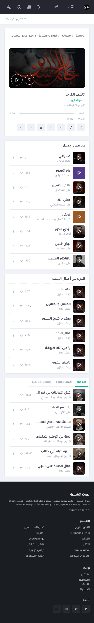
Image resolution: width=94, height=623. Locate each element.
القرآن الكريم (82, 527)
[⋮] (13, 158)
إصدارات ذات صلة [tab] (41, 382)
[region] (47, 431)
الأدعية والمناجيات (80, 533)
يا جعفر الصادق (59, 407)
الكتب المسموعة (35, 556)
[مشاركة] (81, 127)
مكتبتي (85, 574)
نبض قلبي (63, 244)
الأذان (86, 544)
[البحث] (38, 7)
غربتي (66, 215)
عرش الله (64, 200)
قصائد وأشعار (82, 550)
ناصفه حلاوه (61, 362)
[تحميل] (41, 127)
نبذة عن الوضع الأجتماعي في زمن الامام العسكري (52, 437)
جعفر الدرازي (78, 100)
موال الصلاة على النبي (54, 466)
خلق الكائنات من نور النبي (53, 393)
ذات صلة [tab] (81, 382)
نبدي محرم (63, 229)
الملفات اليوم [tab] (63, 382)
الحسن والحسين (58, 304)
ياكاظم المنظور (59, 258)
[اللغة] (9, 7)
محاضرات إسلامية (80, 556)
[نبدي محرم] (21, 127)
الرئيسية (80, 36)
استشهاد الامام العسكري (53, 422)
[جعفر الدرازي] (71, 127)
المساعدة (84, 580)
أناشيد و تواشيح (35, 544)
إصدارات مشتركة (47, 36)
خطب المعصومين (34, 527)
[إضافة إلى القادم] (61, 127)
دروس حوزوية (36, 550)
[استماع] (17, 79)
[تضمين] (51, 127)
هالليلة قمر (62, 333)
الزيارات (86, 539)
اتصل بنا (85, 589)
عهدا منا (64, 289)
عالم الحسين (61, 185)
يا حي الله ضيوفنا (58, 348)
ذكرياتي (65, 156)
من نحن (85, 584)
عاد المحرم (63, 171)
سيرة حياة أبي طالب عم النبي (54, 451)
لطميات (66, 36)
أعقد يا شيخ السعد (56, 319)
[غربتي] (31, 127)
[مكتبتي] (29, 7)
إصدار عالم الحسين (22, 36)
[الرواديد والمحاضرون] (56, 7)
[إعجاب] (29, 80)
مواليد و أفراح (36, 539)
